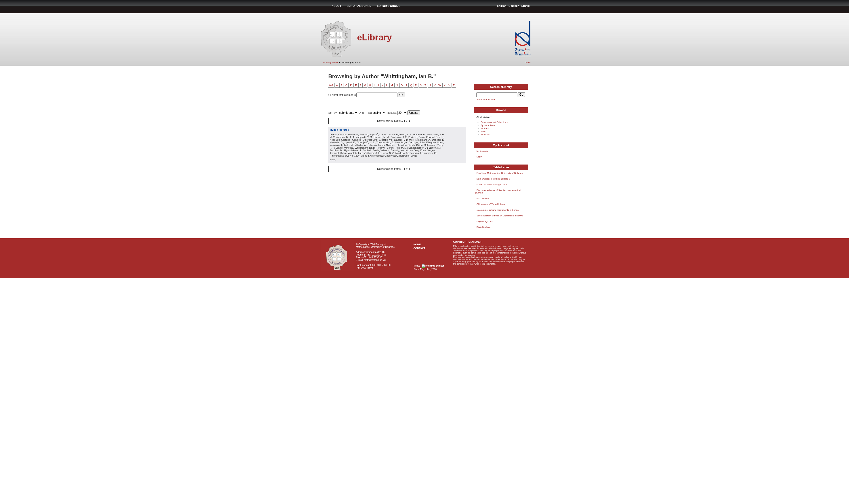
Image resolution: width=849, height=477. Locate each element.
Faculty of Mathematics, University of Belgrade (500, 173)
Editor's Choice (388, 6)
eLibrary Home (330, 62)
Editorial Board (359, 6)
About (336, 6)
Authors (485, 128)
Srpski (525, 6)
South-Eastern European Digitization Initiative (499, 215)
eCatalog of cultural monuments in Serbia (497, 210)
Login (528, 62)
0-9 (331, 85)
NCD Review (482, 198)
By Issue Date (488, 125)
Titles (483, 131)
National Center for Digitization (491, 184)
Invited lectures (339, 129)
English (501, 6)
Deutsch (514, 6)
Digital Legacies (484, 221)
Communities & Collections (494, 122)
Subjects (485, 134)
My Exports (482, 151)
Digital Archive (483, 227)
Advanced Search (485, 99)
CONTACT (419, 248)
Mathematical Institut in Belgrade (493, 179)
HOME (417, 244)
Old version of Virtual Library (490, 204)
